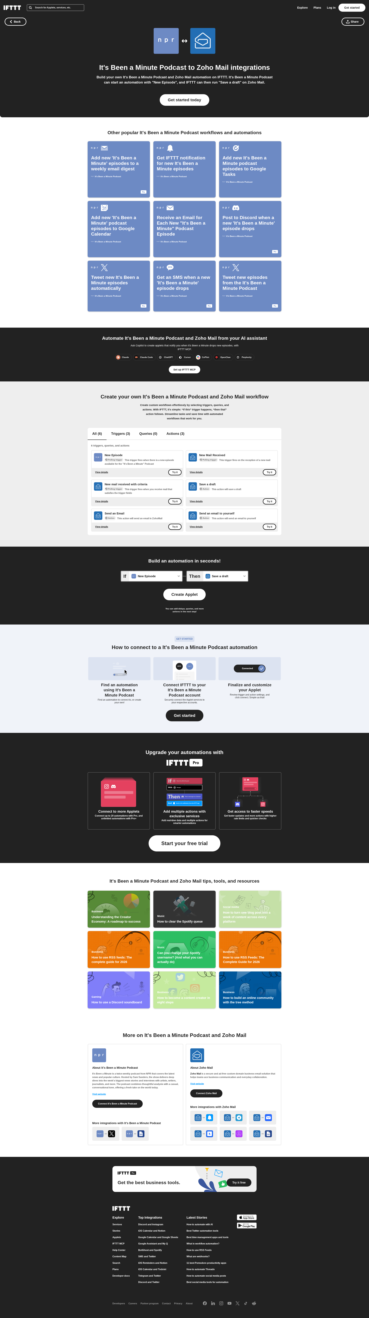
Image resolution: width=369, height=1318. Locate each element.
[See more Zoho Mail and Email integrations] (262, 1118)
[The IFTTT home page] (12, 7)
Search (116, 1263)
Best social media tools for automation (207, 1282)
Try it (175, 472)
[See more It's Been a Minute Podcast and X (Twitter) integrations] (105, 1134)
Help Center (118, 1250)
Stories (116, 1231)
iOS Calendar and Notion (151, 1231)
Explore (302, 7)
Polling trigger (115, 460)
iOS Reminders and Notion (152, 1263)
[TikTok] (245, 1303)
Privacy (178, 1303)
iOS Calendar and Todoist (152, 1269)
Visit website (99, 1094)
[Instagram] (221, 1303)
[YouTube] (229, 1303)
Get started (352, 7)
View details (101, 472)
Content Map (119, 1256)
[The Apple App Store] (247, 1217)
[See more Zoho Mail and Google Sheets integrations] (262, 1134)
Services (117, 1224)
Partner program (150, 1303)
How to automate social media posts (206, 1276)
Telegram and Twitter (149, 1276)
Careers (132, 1303)
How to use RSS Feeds (199, 1250)
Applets (116, 1237)
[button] (184, 715)
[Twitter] (237, 1303)
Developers (118, 1303)
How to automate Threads (201, 1269)
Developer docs (121, 1276)
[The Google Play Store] (247, 1226)
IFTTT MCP (118, 1243)
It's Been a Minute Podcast (142, 67)
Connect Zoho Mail (206, 1093)
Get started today (184, 100)
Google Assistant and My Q (153, 1243)
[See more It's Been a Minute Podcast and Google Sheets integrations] (135, 1134)
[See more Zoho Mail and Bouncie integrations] (203, 1134)
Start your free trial (184, 843)
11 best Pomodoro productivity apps (206, 1263)
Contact (166, 1303)
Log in (331, 7)
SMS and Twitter (147, 1256)
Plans (317, 7)
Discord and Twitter (148, 1282)
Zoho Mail (213, 67)
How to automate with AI (200, 1224)
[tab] (97, 434)
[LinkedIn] (213, 1303)
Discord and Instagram (150, 1224)
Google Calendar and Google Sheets (158, 1237)
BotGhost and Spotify (150, 1250)
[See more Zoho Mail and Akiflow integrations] (233, 1134)
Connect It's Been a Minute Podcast (117, 1103)
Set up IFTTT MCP (184, 369)
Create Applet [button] (184, 594)
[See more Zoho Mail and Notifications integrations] (203, 1118)
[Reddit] (254, 1303)
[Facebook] (204, 1303)
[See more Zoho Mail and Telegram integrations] (233, 1118)
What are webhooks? (198, 1256)
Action (206, 489)
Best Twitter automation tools (202, 1231)
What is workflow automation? (203, 1243)
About (189, 1303)
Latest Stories (197, 1217)
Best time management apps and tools (207, 1237)
